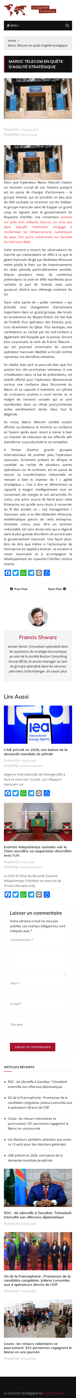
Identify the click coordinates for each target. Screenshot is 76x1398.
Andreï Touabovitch (31, 766)
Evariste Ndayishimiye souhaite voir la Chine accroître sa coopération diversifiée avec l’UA (38, 851)
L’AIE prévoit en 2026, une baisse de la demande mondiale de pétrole (35, 751)
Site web (17, 1024)
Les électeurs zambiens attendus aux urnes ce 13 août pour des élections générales (39, 1142)
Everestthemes (54, 1393)
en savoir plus (57, 671)
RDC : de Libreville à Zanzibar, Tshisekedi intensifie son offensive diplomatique (37, 1084)
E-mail (16, 1004)
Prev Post (20, 589)
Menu (14, 25)
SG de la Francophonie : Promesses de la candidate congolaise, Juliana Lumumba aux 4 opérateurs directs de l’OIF (40, 1102)
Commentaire (22, 940)
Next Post (55, 589)
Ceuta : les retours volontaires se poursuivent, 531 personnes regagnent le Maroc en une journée (38, 1123)
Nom (15, 983)
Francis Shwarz (28, 134)
